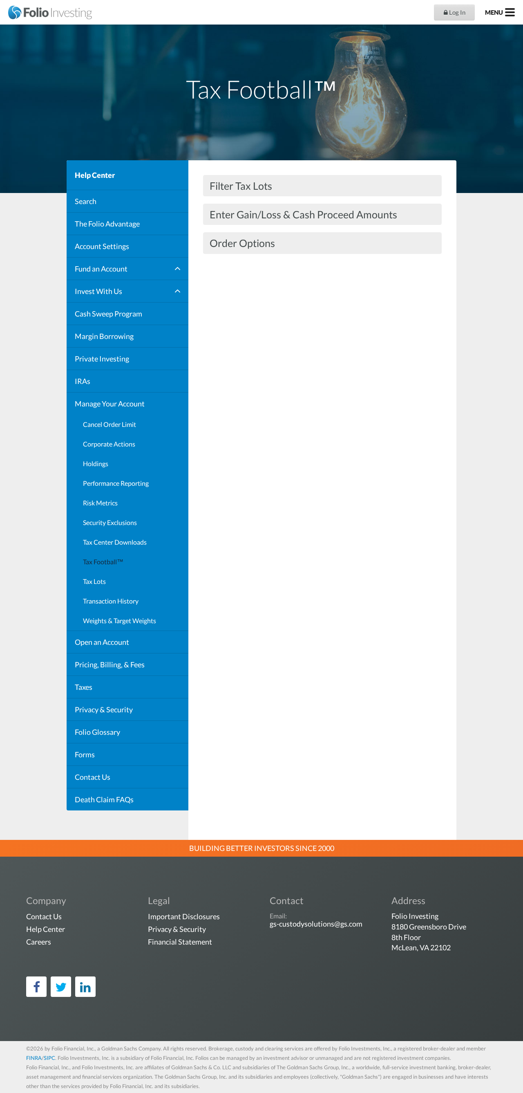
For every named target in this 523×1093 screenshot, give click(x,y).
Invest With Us (98, 291)
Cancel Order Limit (109, 424)
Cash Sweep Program (108, 313)
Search (85, 201)
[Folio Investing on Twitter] (61, 986)
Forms (85, 754)
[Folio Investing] (46, 12)
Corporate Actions (109, 444)
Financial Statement (180, 941)
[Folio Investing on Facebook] (36, 986)
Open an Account (102, 641)
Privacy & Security (104, 709)
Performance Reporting (116, 483)
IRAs (82, 381)
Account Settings (102, 246)
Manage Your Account (110, 403)
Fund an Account (101, 268)
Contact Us (92, 776)
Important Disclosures (184, 916)
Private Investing (102, 358)
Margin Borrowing (104, 336)
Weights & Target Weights (119, 620)
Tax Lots (94, 581)
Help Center (95, 175)
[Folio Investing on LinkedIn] (85, 986)
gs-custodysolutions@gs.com (316, 923)
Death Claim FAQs (104, 799)
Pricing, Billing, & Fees (110, 664)
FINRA (34, 1058)
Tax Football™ (103, 562)
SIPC (49, 1058)
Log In (456, 12)
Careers (38, 941)
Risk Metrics (100, 503)
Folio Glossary (97, 731)
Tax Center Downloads (115, 542)
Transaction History (111, 601)
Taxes (83, 686)
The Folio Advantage (107, 223)
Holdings (95, 463)
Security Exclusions (110, 522)
